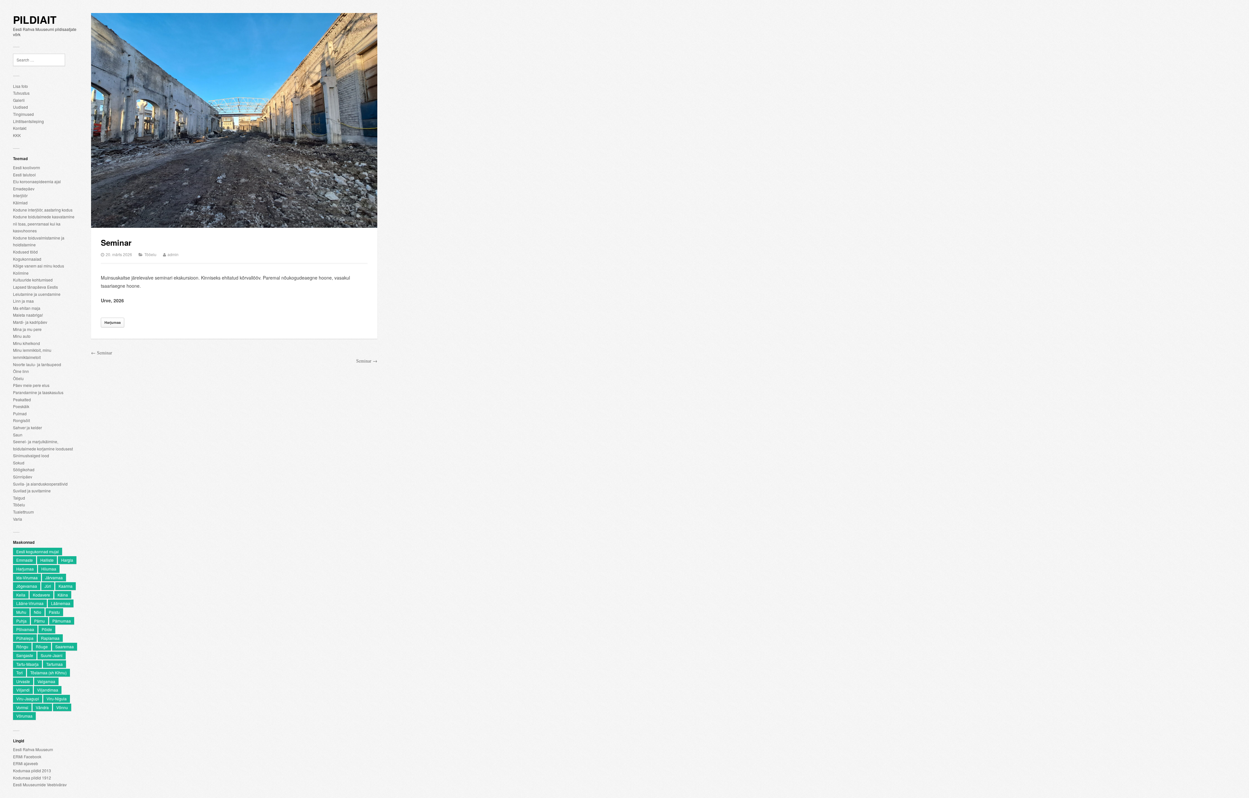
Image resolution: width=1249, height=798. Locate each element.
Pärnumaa (61, 621)
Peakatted (22, 399)
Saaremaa (64, 646)
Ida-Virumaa (27, 577)
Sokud (18, 462)
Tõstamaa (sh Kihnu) (48, 672)
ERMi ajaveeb (25, 763)
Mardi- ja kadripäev (30, 322)
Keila (20, 595)
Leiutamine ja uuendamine (36, 294)
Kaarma (66, 586)
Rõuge (42, 646)
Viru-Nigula (57, 698)
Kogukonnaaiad (27, 259)
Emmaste (24, 560)
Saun (17, 434)
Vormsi (22, 707)
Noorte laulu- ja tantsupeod (37, 364)
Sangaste (24, 655)
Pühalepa (25, 638)
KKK (17, 135)
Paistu (54, 612)
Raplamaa (50, 638)
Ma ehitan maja (26, 308)
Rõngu (22, 646)
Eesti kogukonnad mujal (37, 551)
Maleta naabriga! (28, 315)
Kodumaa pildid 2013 (32, 770)
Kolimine (21, 273)
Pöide (47, 629)
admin (173, 254)
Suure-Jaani (51, 655)
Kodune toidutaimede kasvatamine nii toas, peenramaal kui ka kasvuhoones (43, 223)
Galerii (19, 100)
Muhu (21, 612)
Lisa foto (20, 86)
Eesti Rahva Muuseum (33, 749)
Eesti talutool (24, 174)
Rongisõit (21, 420)
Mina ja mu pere (27, 329)
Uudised (20, 107)
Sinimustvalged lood (31, 455)
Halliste (47, 560)
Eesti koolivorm (26, 167)
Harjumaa (25, 568)
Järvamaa (54, 577)
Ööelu (18, 378)
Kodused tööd (25, 252)
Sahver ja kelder (27, 427)
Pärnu (39, 621)
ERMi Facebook (27, 756)
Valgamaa (46, 681)
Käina (63, 595)
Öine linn (21, 371)
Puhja (21, 621)
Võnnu (62, 707)
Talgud (19, 498)
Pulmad (20, 413)
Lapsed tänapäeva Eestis (35, 287)
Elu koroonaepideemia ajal (37, 181)
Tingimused (23, 114)
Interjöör (20, 195)
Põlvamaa (25, 629)
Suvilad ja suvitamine (32, 490)
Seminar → (366, 361)
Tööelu (19, 504)
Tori (19, 672)
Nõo (37, 612)
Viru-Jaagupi (27, 698)
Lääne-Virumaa (30, 603)
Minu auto (22, 336)
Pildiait (35, 20)
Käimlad (20, 202)
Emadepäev (23, 188)
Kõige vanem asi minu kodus (38, 265)
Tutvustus (21, 93)
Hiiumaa (48, 568)
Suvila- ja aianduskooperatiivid (40, 484)
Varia (17, 519)
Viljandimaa (47, 690)
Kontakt (19, 128)
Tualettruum (23, 512)
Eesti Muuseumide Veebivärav (40, 784)
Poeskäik (21, 406)
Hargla (67, 560)
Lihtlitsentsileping (28, 121)
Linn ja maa (23, 301)
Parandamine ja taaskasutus (38, 392)
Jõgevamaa (26, 586)
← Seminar (101, 353)
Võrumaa (24, 716)
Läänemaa (60, 603)
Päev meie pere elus (31, 385)
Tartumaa (54, 664)
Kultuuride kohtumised (33, 279)
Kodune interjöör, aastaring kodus (43, 210)
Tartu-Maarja (27, 664)
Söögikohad (23, 469)
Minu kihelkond (26, 343)
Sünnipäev (22, 476)
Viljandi (23, 690)
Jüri (48, 586)
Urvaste (23, 681)
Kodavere (41, 595)
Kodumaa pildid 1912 (32, 777)
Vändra (42, 707)
